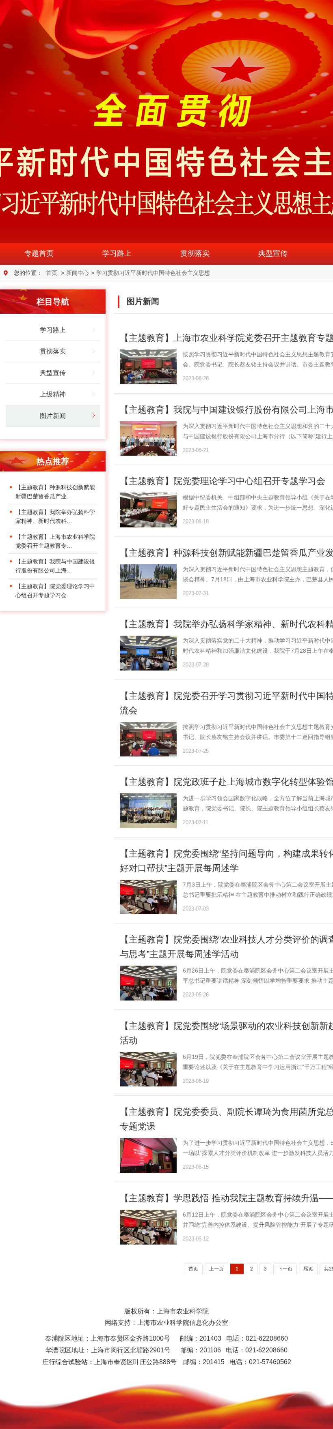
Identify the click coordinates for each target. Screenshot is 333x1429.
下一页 (285, 1269)
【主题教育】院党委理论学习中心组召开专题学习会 (222, 481)
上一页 (216, 1269)
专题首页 (39, 253)
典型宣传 (273, 253)
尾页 (308, 1269)
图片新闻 (53, 415)
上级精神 (53, 394)
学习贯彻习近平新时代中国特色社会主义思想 (153, 273)
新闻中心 (77, 273)
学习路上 (117, 253)
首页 (51, 273)
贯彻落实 (195, 253)
